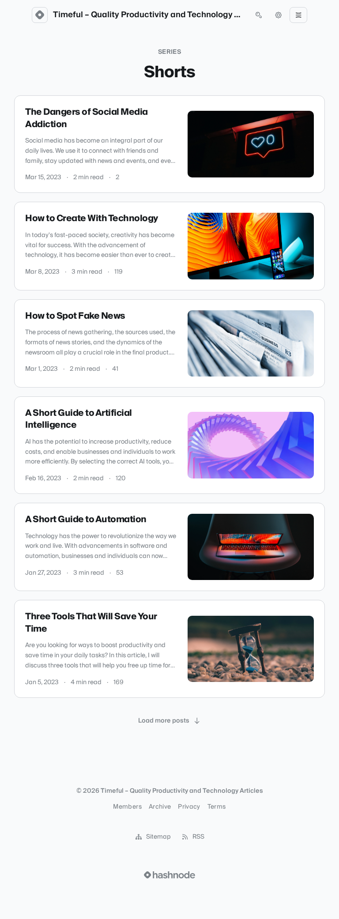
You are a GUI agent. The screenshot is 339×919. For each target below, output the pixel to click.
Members (127, 807)
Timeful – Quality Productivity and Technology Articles (149, 15)
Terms (216, 807)
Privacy (189, 807)
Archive (160, 807)
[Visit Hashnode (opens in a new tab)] (169, 875)
